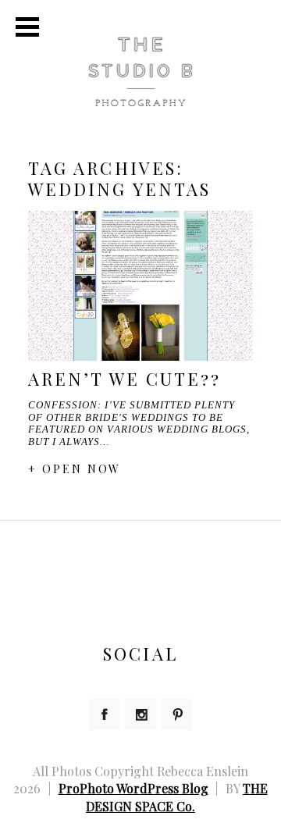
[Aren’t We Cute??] (140, 286)
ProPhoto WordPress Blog (133, 788)
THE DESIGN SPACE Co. (177, 797)
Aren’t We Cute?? (124, 378)
